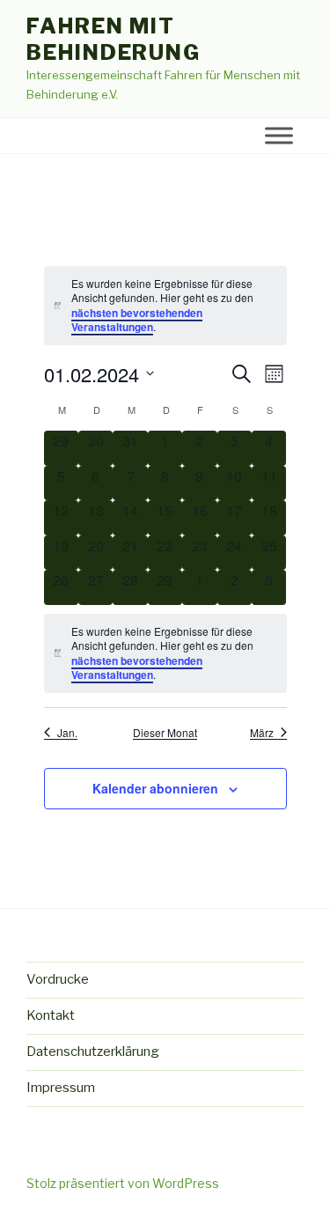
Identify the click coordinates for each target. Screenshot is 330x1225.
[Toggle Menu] (279, 136)
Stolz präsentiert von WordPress (122, 1183)
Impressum (60, 1088)
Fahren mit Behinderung (113, 39)
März (262, 733)
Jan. (67, 733)
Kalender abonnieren (155, 788)
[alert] (165, 305)
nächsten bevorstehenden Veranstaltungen (136, 320)
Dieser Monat (165, 733)
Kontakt (50, 1015)
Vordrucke (57, 979)
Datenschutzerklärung (92, 1051)
